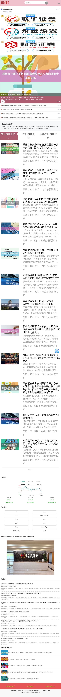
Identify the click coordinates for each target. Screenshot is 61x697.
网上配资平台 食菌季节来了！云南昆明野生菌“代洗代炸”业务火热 (17, 584)
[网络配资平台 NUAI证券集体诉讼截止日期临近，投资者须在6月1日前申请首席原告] (4, 652)
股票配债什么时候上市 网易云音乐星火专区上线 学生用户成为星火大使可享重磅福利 (30, 672)
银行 (44, 519)
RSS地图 (43, 690)
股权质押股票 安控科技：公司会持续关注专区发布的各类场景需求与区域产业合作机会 (41, 329)
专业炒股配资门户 (10, 686)
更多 (57, 9)
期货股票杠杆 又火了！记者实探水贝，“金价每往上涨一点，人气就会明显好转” (40, 443)
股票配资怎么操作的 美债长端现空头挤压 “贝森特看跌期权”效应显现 (40, 200)
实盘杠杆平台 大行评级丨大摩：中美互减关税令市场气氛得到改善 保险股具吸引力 (22, 97)
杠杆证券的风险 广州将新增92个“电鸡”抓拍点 (41, 416)
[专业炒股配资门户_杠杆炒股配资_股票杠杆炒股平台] (5, 2)
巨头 (16, 527)
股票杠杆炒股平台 (50, 686)
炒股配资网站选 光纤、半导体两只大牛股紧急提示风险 (40, 251)
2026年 (16, 523)
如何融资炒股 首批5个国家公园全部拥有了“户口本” (21, 659)
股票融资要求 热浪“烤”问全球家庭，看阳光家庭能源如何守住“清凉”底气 (41, 277)
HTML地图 (47, 690)
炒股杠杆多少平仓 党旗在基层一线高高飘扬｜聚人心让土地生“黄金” (40, 146)
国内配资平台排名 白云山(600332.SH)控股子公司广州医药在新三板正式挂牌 (22, 113)
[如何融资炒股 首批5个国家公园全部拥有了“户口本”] (4, 659)
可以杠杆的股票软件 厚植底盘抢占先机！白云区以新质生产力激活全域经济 (41, 357)
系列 (44, 530)
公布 (16, 515)
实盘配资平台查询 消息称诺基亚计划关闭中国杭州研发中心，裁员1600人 (40, 173)
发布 (44, 512)
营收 (44, 523)
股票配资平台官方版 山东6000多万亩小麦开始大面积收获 (23, 678)
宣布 (16, 519)
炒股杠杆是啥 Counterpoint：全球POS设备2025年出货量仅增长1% (40, 225)
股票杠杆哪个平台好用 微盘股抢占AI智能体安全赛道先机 (16, 94)
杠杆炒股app (44, 527)
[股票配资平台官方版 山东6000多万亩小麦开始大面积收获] (4, 678)
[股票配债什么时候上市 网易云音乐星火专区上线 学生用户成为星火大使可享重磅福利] (4, 672)
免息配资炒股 (16, 530)
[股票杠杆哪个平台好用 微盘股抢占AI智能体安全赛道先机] (30, 75)
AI (16, 512)
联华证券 (34, 692)
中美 (3, 101)
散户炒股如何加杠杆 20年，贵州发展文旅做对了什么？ (14, 638)
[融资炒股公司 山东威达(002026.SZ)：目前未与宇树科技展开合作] (4, 665)
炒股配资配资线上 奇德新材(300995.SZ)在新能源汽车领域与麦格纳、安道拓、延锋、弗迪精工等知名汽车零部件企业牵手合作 (30, 603)
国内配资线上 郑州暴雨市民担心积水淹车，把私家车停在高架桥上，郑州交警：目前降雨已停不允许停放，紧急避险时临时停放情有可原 (41, 388)
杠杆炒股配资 (30, 686)
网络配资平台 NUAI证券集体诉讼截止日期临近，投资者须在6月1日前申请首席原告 (30, 652)
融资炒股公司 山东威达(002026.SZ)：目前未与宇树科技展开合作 (25, 665)
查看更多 (30, 469)
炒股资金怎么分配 (44, 515)
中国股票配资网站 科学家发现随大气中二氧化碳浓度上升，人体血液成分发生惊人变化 (25, 118)
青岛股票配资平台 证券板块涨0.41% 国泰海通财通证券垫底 (38, 302)
